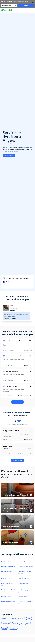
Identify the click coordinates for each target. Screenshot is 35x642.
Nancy (28, 623)
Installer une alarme (6, 571)
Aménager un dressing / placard (25, 572)
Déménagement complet (8, 601)
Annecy (14, 618)
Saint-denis (13, 628)
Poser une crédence (6, 578)
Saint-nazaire (6, 623)
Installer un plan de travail (8, 566)
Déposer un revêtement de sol (25, 602)
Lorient (22, 618)
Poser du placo (22, 596)
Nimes (29, 618)
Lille (21, 623)
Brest (14, 623)
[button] (32, 10)
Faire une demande (9, 155)
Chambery (5, 618)
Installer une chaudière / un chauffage (8, 591)
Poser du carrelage (23, 578)
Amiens (4, 628)
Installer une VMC (23, 583)
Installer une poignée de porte (25, 591)
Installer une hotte (6, 561)
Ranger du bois (22, 561)
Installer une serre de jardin (25, 566)
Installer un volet (5, 596)
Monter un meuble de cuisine (7, 584)
